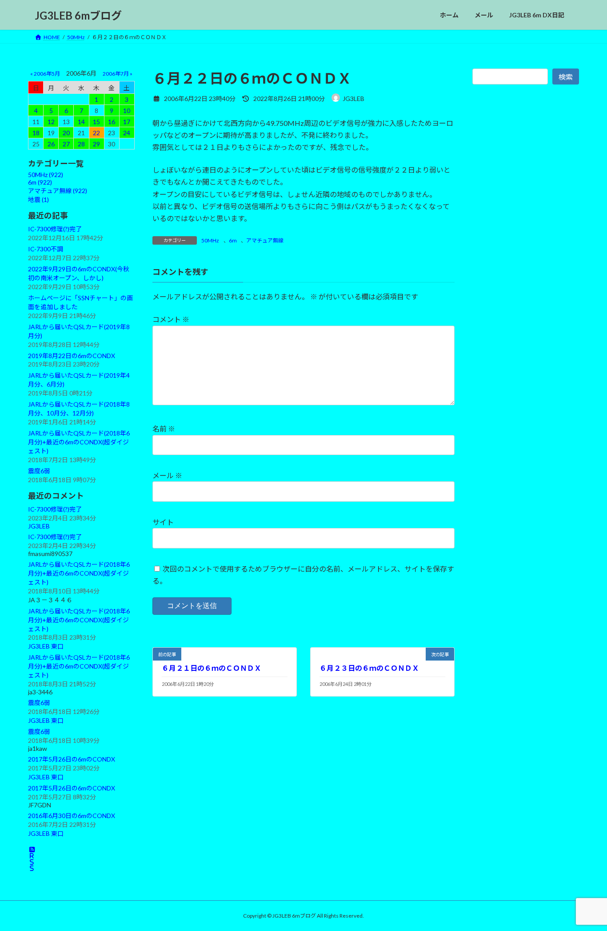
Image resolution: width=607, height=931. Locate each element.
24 (126, 133)
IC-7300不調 (45, 249)
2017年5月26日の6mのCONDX (71, 759)
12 (51, 121)
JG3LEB (39, 526)
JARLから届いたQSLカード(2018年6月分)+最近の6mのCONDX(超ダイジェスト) (79, 442)
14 (81, 121)
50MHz (210, 240)
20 (66, 133)
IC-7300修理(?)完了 (55, 229)
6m (233, 240)
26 (51, 144)
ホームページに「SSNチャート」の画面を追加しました (80, 302)
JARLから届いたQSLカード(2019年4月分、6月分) (79, 379)
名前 (163, 429)
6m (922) (40, 182)
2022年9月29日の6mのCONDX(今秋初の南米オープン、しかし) (78, 273)
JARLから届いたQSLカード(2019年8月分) (79, 331)
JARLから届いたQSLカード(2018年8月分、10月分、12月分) (79, 408)
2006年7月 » (117, 73)
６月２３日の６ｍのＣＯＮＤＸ (369, 668)
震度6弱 (39, 471)
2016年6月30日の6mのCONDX (71, 815)
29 (96, 144)
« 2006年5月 (45, 73)
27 (66, 144)
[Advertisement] (525, 292)
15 (96, 121)
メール (167, 476)
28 (81, 144)
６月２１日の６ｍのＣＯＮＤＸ (211, 668)
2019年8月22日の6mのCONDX (71, 355)
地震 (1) (38, 199)
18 (36, 133)
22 (96, 133)
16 (111, 121)
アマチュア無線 (265, 240)
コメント (170, 319)
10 (126, 110)
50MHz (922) (45, 174)
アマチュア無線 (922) (57, 190)
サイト (163, 522)
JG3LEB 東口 (46, 646)
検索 (566, 77)
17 (126, 121)
